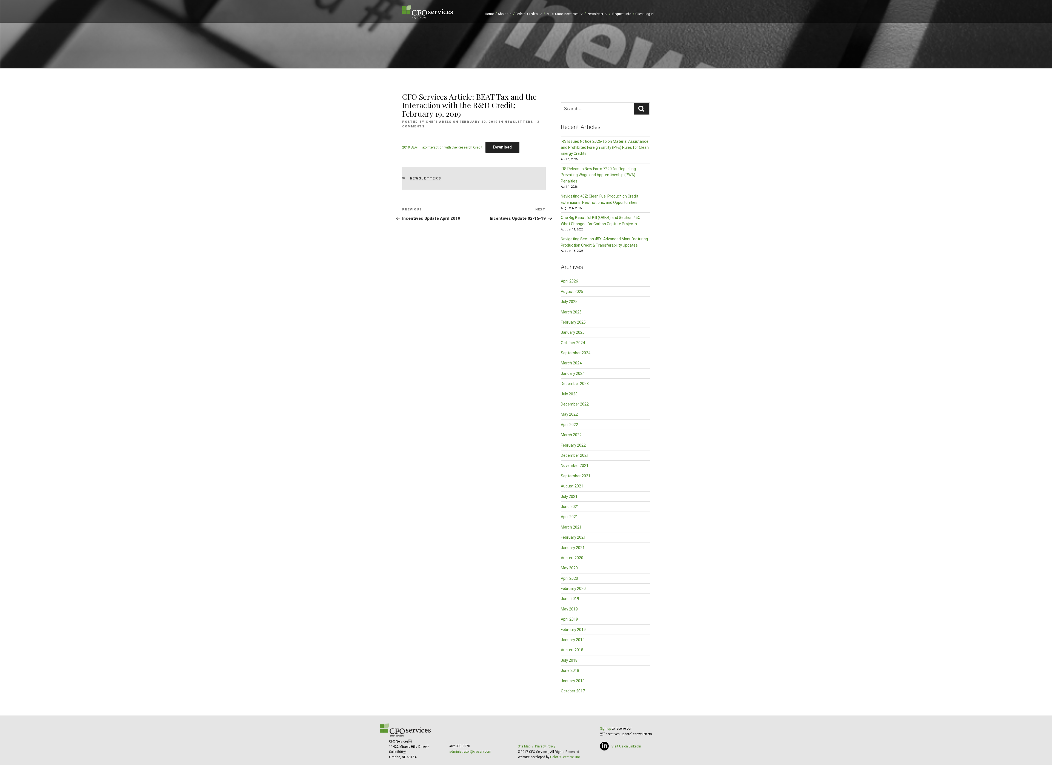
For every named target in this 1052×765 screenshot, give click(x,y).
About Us (504, 14)
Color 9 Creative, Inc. (565, 757)
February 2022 (573, 445)
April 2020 (569, 578)
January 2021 (573, 548)
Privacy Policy (545, 746)
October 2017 (573, 691)
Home (489, 14)
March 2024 (571, 363)
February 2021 (573, 537)
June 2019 (570, 598)
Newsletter (595, 14)
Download (502, 147)
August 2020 (572, 558)
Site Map (524, 746)
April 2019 (569, 619)
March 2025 (571, 312)
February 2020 (573, 588)
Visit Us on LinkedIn (626, 746)
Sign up (605, 728)
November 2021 (574, 465)
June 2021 (570, 506)
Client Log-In (644, 14)
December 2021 (575, 455)
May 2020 (569, 568)
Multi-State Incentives (563, 14)
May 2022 (569, 414)
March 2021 (571, 527)
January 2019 (573, 640)
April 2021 (569, 517)
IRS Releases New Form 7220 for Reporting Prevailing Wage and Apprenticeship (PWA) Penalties (598, 175)
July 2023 (569, 394)
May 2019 (569, 609)
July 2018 (569, 660)
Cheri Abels (438, 122)
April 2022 (569, 425)
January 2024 (573, 373)
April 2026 (569, 281)
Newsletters (519, 122)
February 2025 (573, 322)
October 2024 (573, 343)
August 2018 (572, 650)
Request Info (621, 14)
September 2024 (575, 353)
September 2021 (575, 476)
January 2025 (573, 332)
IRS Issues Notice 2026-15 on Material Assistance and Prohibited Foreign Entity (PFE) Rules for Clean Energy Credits (605, 147)
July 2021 (569, 496)
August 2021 (572, 486)
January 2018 (573, 681)
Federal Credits (527, 14)
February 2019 (573, 629)
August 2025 (572, 291)
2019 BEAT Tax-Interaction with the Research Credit (442, 147)
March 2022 (571, 435)
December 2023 (575, 383)
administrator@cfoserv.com (470, 751)
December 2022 (575, 404)
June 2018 (570, 670)
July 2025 (569, 301)
